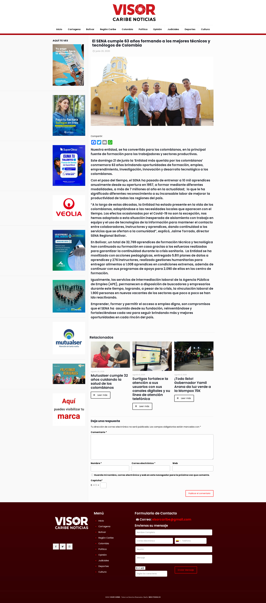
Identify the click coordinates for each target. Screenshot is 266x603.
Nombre (96, 463)
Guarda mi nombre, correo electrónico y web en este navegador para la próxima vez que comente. (152, 475)
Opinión (102, 554)
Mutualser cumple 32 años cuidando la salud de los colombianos (109, 381)
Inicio (101, 520)
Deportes (103, 566)
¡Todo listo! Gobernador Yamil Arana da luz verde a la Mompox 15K (192, 384)
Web (175, 463)
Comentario (99, 432)
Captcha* (97, 480)
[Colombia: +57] (178, 541)
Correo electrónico (143, 463)
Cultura (102, 571)
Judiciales (103, 560)
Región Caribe (106, 537)
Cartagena (104, 526)
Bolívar (102, 532)
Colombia (103, 543)
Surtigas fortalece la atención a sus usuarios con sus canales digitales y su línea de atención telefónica (151, 388)
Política (102, 549)
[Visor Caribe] (133, 12)
